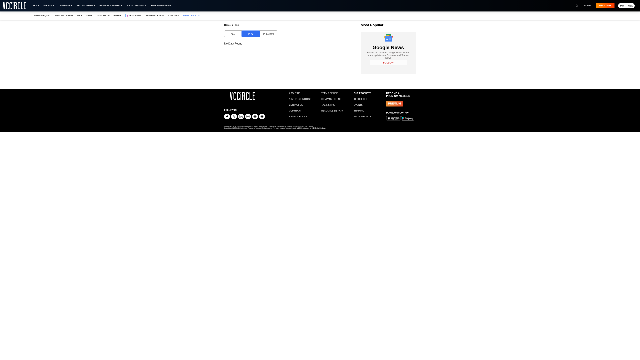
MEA (630, 5)
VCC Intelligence (136, 5)
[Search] (577, 5)
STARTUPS (173, 15)
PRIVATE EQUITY (42, 15)
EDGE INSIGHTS (362, 116)
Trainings (64, 5)
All (233, 33)
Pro (250, 33)
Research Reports (111, 5)
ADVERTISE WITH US (300, 99)
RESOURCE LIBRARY (332, 111)
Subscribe (605, 5)
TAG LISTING (328, 105)
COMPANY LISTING (331, 99)
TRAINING (359, 111)
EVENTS (358, 105)
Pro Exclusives (86, 5)
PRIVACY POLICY (298, 116)
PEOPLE (118, 15)
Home (227, 25)
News (36, 5)
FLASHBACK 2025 (155, 15)
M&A (79, 15)
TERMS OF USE (329, 93)
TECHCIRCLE (361, 99)
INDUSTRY (103, 15)
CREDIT (90, 15)
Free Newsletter (161, 5)
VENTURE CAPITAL (63, 15)
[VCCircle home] (14, 5)
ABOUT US (294, 93)
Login (587, 5)
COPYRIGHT (295, 111)
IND (622, 5)
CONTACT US (296, 105)
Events (48, 5)
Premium (268, 33)
